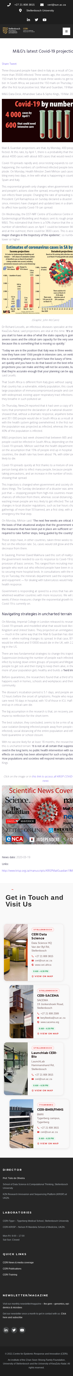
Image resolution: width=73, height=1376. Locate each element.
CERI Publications (12, 1268)
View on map (44, 976)
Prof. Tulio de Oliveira (14, 1178)
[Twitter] (36, 20)
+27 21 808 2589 (50, 1013)
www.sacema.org (50, 1022)
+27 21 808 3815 (44, 956)
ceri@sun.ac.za (43, 960)
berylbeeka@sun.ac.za (52, 1017)
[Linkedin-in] (28, 20)
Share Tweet (9, 63)
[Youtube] (44, 20)
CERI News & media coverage (18, 1262)
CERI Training (10, 1274)
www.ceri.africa (43, 964)
